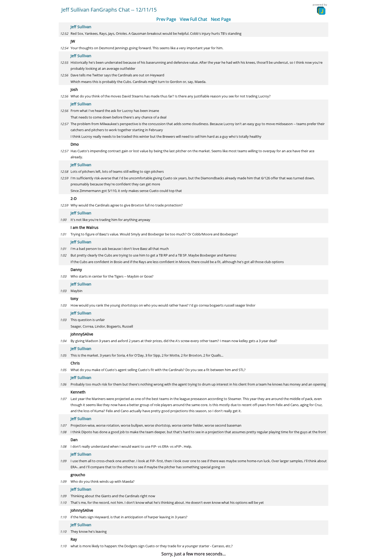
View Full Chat (193, 19)
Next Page (221, 19)
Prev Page (166, 19)
